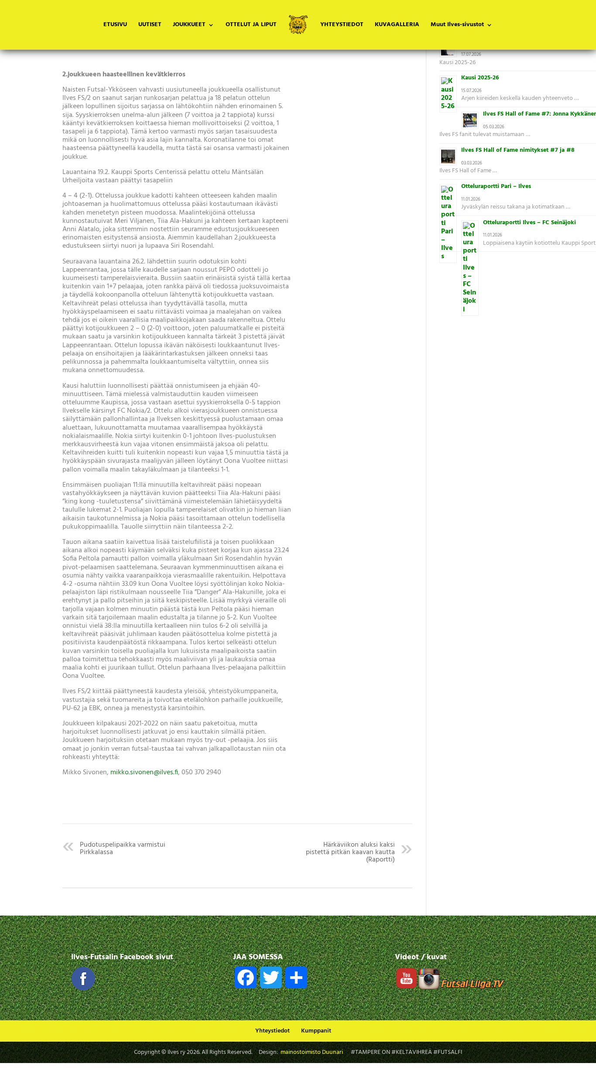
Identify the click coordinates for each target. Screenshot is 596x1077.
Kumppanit (316, 1031)
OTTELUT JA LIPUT (251, 25)
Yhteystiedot (272, 1031)
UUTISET (149, 25)
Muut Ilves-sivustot (457, 25)
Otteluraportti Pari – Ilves (496, 186)
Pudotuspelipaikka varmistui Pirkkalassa (122, 848)
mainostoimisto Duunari (312, 1052)
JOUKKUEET (189, 25)
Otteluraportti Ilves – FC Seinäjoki (529, 223)
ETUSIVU (115, 25)
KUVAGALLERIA (397, 25)
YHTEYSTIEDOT (341, 25)
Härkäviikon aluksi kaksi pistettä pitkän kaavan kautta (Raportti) (350, 852)
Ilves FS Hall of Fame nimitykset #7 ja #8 (518, 150)
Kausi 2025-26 (480, 78)
